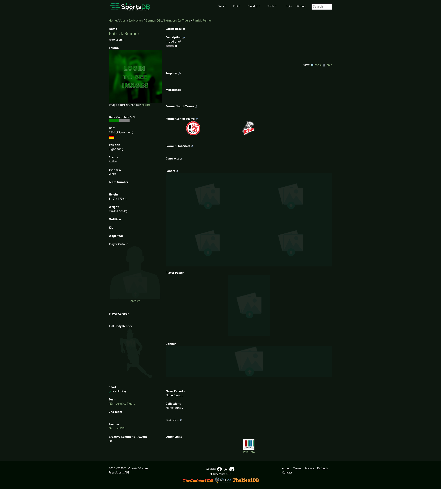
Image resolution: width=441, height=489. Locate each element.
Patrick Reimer (202, 20)
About (286, 468)
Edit (235, 6)
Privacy (309, 468)
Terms (297, 468)
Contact (287, 472)
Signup (301, 6)
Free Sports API (119, 472)
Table (328, 65)
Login (288, 6)
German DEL (153, 20)
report (146, 105)
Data (221, 6)
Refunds (322, 468)
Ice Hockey (136, 20)
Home (113, 20)
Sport (122, 20)
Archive (135, 301)
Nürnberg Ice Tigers (177, 20)
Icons (317, 65)
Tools (271, 6)
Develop (253, 6)
